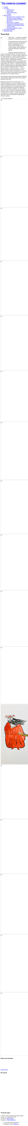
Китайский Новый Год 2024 (14, 28)
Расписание (10, 11)
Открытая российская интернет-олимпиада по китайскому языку (15, 24)
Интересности (7, 15)
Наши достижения (12, 12)
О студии (6, 8)
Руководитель (10, 9)
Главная (6, 7)
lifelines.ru (16, 1124)
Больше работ (4, 1069)
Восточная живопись (9, 29)
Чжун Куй (9, 21)
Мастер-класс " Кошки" (13, 22)
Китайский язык (8, 30)
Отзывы (9, 14)
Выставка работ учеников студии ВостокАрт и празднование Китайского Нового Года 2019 (15, 18)
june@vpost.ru (10, 1118)
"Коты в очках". (11, 26)
